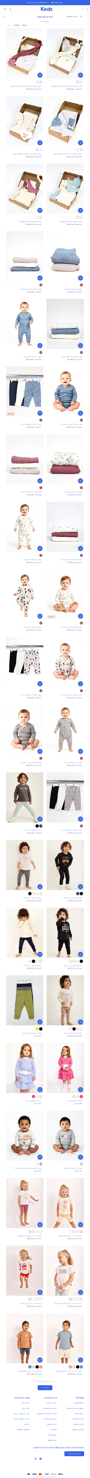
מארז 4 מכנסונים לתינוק (32, 1033)
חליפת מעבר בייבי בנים (32, 830)
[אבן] (74, 1366)
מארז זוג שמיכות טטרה (73, 289)
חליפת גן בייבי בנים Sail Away (29, 1371)
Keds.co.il (48, 1477)
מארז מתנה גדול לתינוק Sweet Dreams (66, 86)
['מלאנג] (81, 1164)
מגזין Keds (52, 1440)
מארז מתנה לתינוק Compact (71, 221)
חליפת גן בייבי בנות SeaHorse (70, 1236)
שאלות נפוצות (78, 1429)
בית (81, 16)
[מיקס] (81, 284)
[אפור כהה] (40, 826)
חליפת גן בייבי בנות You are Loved (68, 1303)
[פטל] (81, 1096)
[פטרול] (81, 1366)
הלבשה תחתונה (23, 1429)
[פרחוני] (77, 1096)
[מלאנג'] (40, 1164)
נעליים (27, 1424)
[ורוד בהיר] (40, 893)
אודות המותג (78, 1424)
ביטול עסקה (51, 1424)
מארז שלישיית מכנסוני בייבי (30, 424)
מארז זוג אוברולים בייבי (32, 357)
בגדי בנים (25, 1408)
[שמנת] (81, 82)
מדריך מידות (52, 1403)
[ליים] (37, 1028)
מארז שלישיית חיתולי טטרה (30, 289)
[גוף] (77, 217)
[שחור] (37, 826)
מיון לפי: (24, 25)
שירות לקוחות (78, 1419)
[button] (87, 9)
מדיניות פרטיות (50, 1419)
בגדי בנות (25, 1403)
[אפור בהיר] (81, 149)
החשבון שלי (79, 1403)
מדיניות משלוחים (49, 1408)
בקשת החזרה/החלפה (75, 1408)
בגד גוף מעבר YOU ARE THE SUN (28, 1168)
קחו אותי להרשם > (74, 1454)
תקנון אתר (52, 1435)
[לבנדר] (77, 82)
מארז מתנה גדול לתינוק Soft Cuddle (67, 154)
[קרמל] (70, 1366)
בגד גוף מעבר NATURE (73, 1168)
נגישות (54, 1429)
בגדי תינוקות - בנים (21, 1419)
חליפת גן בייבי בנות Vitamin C (29, 1236)
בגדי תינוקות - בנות (21, 1413)
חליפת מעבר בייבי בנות (32, 898)
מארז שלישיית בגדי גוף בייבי (71, 424)
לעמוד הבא (45, 1388)
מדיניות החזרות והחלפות (46, 1413)
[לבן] (70, 1231)
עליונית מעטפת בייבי (74, 1101)
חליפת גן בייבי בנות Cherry (30, 1303)
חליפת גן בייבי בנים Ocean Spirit (69, 1371)
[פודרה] (81, 1231)
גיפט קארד (79, 1413)
